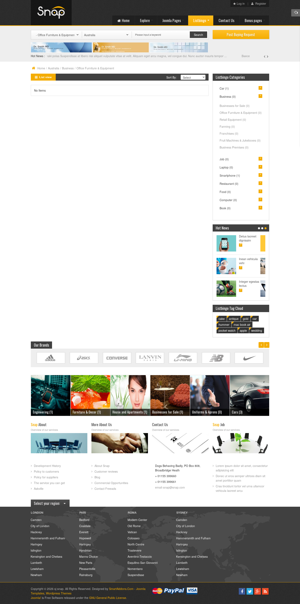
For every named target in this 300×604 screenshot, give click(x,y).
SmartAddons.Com (121, 589)
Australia (53, 68)
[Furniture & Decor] (50, 395)
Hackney (36, 532)
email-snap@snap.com (170, 487)
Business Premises (234, 147)
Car (224, 88)
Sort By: (171, 77)
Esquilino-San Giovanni (143, 563)
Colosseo (134, 538)
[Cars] (210, 395)
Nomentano (135, 569)
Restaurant (229, 184)
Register (260, 3)
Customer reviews (106, 471)
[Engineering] (249, 395)
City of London (40, 526)
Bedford (84, 520)
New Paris (85, 563)
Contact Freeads (105, 489)
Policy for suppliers (46, 477)
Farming (227, 126)
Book (225, 208)
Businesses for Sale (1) (127, 411)
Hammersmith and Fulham (48, 538)
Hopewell (85, 538)
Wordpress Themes (58, 593)
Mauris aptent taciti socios (253, 238)
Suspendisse (136, 575)
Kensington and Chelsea (46, 556)
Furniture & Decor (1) (47, 411)
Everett (83, 532)
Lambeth (36, 563)
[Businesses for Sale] (130, 395)
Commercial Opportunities (111, 483)
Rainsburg (85, 575)
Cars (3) (197, 411)
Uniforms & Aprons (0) (167, 411)
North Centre (136, 544)
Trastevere (134, 550)
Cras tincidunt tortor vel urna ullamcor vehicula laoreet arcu (240, 488)
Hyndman (85, 550)
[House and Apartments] (90, 395)
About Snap (102, 466)
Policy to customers (46, 471)
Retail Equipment (233, 119)
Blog (97, 477)
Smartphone (230, 175)
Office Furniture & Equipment (241, 113)
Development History (47, 466)
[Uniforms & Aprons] (170, 395)
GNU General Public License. (108, 598)
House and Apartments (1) (90, 411)
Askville (38, 489)
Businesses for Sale (235, 106)
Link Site (51, 358)
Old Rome (134, 526)
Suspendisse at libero (254, 261)
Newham (36, 575)
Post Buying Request (241, 34)
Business (68, 68)
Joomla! (36, 598)
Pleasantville (87, 569)
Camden (36, 520)
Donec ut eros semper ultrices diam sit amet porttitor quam (240, 478)
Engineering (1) (242, 411)
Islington (36, 550)
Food (225, 192)
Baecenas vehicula (59, 56)
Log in (241, 3)
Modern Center (137, 520)
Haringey (36, 544)
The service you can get (49, 483)
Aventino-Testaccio (140, 556)
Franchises (229, 133)
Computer (228, 200)
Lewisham (37, 569)
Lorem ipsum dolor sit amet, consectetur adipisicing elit (242, 468)
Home (41, 68)
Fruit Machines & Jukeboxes (240, 140)
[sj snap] (51, 12)
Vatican (132, 532)
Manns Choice (88, 556)
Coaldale (85, 526)
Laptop (226, 167)
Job (224, 159)
